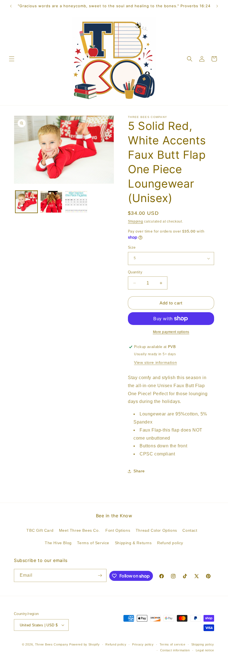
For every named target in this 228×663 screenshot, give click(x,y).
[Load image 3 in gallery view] (76, 202)
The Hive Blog (58, 543)
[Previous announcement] (11, 6)
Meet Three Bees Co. (79, 530)
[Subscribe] (100, 575)
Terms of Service (93, 543)
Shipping (135, 221)
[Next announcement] (217, 6)
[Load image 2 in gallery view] (51, 202)
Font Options (117, 530)
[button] (12, 59)
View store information (155, 362)
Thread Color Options (156, 530)
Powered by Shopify (84, 644)
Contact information (175, 650)
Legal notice (205, 650)
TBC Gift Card (39, 530)
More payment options (171, 332)
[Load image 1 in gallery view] (26, 202)
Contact (189, 530)
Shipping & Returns (133, 543)
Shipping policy (202, 644)
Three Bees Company (51, 644)
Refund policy (170, 543)
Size (132, 247)
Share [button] (139, 471)
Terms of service (172, 644)
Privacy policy (143, 644)
